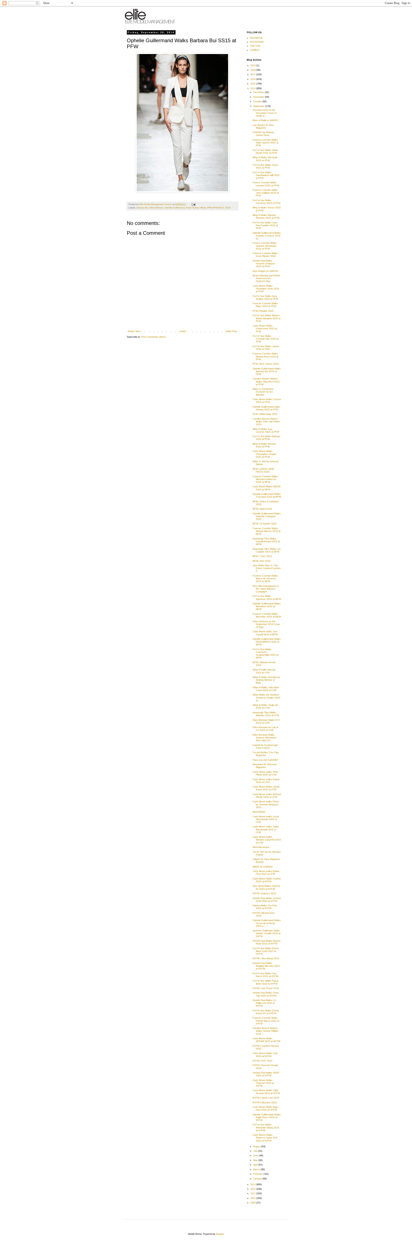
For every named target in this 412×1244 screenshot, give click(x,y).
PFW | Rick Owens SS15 (266, 364)
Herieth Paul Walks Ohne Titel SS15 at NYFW (266, 994)
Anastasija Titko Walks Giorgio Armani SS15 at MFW (266, 541)
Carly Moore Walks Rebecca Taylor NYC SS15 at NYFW (265, 1138)
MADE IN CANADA (263, 866)
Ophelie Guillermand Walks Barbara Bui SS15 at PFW (267, 371)
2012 (253, 1189)
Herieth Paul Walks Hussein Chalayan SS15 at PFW (264, 263)
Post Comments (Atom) (153, 337)
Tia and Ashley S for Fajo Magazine (266, 753)
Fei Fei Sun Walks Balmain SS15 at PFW (266, 437)
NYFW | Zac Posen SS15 (266, 988)
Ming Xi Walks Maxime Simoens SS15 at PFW (266, 216)
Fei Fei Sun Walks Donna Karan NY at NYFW (266, 1012)
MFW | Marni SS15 (262, 509)
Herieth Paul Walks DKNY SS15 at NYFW (266, 1074)
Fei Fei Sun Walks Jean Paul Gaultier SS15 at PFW (265, 225)
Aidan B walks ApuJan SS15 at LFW (264, 671)
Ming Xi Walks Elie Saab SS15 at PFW (265, 158)
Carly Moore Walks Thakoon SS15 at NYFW (263, 1083)
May (255, 1160)
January (257, 1178)
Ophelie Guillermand (175, 207)
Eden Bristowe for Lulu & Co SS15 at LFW (265, 728)
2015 (253, 83)
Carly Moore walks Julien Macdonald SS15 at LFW (266, 829)
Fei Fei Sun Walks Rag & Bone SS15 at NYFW (266, 982)
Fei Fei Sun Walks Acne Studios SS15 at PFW (265, 297)
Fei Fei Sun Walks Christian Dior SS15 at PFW (266, 339)
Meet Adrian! (259, 811)
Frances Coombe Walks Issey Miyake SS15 (265, 254)
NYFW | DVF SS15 (262, 1060)
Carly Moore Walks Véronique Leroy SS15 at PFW (266, 289)
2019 (253, 65)
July (255, 1151)
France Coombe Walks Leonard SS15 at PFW (266, 184)
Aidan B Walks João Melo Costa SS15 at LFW (266, 688)
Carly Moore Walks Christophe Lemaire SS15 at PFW (264, 454)
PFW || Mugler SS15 (263, 311)
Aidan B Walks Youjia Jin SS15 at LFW (265, 706)
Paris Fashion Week (196, 207)
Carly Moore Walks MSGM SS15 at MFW (266, 488)
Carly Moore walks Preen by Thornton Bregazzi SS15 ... (266, 804)
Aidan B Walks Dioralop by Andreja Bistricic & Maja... (266, 680)
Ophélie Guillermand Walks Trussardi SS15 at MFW (267, 495)
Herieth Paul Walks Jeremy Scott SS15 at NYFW (267, 899)
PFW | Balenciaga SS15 (265, 414)
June (256, 1155)
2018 (253, 70)
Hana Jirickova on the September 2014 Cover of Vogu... (266, 624)
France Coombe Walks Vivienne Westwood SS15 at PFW (265, 246)
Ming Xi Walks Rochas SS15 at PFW (264, 445)
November (259, 97)
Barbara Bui (142, 207)
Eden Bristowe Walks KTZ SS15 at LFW (266, 721)
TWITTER (255, 46)
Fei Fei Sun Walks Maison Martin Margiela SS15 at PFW (266, 318)
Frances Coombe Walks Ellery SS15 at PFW (265, 304)
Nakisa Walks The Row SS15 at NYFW (265, 907)
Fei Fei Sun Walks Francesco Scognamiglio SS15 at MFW (265, 653)
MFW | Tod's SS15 (262, 556)
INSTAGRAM (257, 42)
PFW (209, 207)
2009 (253, 1202)
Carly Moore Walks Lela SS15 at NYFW (265, 1054)
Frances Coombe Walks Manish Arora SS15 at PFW (265, 356)
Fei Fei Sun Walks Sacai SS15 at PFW (265, 166)
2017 (253, 74)
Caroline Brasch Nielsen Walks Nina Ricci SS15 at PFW (266, 381)
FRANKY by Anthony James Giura (263, 133)
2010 (253, 1198)
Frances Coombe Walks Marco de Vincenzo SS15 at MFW (265, 578)
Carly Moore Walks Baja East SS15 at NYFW (265, 1108)
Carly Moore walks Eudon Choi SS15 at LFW (266, 872)
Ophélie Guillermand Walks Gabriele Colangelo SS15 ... (267, 516)
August (257, 1146)
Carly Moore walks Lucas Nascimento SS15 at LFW (266, 819)
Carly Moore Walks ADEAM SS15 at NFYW (266, 1039)
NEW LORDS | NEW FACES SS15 (263, 470)
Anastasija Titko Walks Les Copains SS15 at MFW (267, 550)
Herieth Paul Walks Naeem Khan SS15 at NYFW (266, 942)
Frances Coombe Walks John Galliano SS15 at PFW (266, 193)
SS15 (228, 207)
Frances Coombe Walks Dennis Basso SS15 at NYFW (266, 1021)
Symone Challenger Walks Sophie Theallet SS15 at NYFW (266, 933)
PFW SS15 (218, 207)
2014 (253, 88)
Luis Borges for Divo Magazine (263, 126)
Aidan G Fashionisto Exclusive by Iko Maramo (263, 392)
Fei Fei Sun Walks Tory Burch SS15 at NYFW (265, 974)
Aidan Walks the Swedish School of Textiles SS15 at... (266, 697)
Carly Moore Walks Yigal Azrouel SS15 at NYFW (266, 1091)
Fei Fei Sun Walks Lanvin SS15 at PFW (266, 347)
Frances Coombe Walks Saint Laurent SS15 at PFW (265, 143)
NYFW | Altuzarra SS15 (265, 1102)
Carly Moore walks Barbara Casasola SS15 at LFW (267, 840)
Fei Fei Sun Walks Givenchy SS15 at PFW (266, 201)
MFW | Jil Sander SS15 (265, 523)
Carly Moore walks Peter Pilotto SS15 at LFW (265, 773)
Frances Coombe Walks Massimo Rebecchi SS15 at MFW (265, 479)
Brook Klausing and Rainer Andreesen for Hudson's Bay (266, 278)
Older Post (231, 331)
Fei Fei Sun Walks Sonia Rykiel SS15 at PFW (265, 151)
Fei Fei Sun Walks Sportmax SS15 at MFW (267, 597)
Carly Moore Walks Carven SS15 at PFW (267, 400)
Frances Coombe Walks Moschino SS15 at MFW (267, 615)
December (259, 92)
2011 (253, 1193)
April (255, 1164)
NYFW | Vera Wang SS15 (266, 958)
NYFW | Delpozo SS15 (264, 893)
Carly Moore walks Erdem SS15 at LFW (266, 780)
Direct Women (156, 207)
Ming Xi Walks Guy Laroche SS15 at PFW (266, 430)
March (257, 1169)
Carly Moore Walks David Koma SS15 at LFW (266, 788)
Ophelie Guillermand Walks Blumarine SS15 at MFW (267, 606)
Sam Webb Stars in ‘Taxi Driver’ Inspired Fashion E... (267, 568)
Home (183, 331)
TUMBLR (254, 50)
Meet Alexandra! (261, 847)
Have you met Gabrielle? (265, 760)
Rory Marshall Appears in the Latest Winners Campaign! (266, 589)
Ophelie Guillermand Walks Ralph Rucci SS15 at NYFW (267, 1117)
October (257, 101)
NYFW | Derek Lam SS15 (266, 1097)
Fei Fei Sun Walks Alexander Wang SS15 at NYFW (266, 1127)
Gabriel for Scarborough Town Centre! (265, 746)
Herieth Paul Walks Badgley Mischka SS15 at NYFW (266, 966)
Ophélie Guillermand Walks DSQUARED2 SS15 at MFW (267, 642)
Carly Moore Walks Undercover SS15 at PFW (265, 328)
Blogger (220, 1234)
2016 (253, 79)
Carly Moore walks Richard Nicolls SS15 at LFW (267, 795)
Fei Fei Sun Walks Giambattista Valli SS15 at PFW (266, 175)
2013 (253, 1184)
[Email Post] (193, 204)
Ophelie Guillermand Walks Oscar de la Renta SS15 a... (267, 923)
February (258, 1174)
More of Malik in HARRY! (265, 120)
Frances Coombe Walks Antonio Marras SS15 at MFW (266, 531)
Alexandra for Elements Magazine (265, 765)
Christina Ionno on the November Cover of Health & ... (264, 113)
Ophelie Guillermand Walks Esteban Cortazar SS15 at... (267, 236)
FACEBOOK (256, 38)
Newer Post (134, 331)
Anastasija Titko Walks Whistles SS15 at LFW (266, 714)
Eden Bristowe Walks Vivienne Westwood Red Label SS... (264, 737)
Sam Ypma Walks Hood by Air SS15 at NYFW (266, 887)
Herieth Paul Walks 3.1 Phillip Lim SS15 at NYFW (264, 1003)
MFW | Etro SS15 (262, 561)
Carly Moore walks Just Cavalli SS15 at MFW (265, 633)
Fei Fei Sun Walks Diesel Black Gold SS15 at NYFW (266, 951)
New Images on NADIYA (265, 271)
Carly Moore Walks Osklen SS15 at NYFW (267, 880)
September (259, 106)
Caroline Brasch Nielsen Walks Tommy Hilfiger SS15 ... (265, 1031)
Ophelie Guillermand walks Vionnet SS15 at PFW (266, 408)
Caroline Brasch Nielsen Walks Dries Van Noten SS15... (266, 421)
